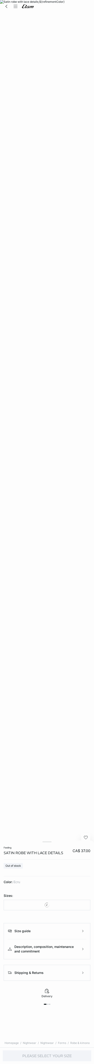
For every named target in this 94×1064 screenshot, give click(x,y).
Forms (62, 1043)
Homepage (12, 1043)
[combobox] (47, 905)
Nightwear (29, 1043)
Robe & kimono (80, 1043)
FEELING (7, 847)
